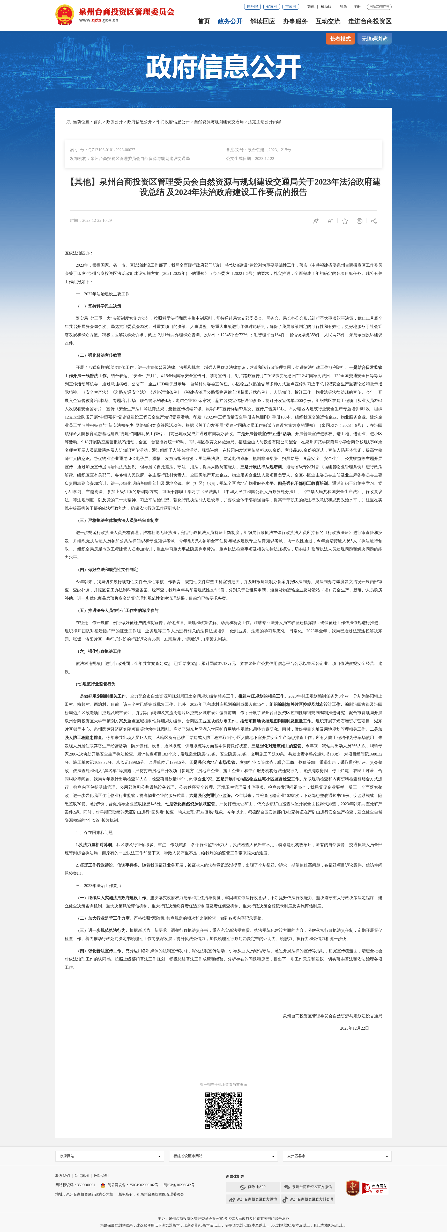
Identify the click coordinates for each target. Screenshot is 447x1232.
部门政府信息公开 (173, 122)
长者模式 (340, 39)
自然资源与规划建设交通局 (219, 122)
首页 (204, 21)
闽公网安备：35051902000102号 (133, 1185)
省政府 (271, 7)
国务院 (252, 7)
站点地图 (82, 1176)
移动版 (326, 7)
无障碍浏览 (375, 39)
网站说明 (101, 1176)
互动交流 (328, 21)
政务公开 (230, 21)
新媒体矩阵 (235, 1176)
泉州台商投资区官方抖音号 (312, 1199)
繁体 (311, 7)
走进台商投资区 (370, 21)
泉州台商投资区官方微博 (257, 1199)
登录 (343, 7)
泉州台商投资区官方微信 (312, 1187)
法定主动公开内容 (264, 122)
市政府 (290, 7)
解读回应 (262, 21)
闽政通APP (257, 1187)
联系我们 (62, 1176)
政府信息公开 (139, 122)
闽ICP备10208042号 (179, 1185)
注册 (357, 7)
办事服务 (295, 21)
